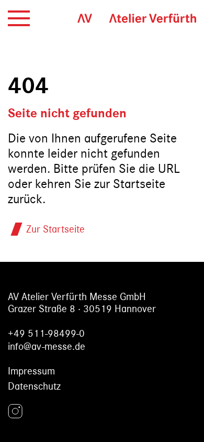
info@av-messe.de (46, 346)
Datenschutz (34, 386)
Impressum (31, 371)
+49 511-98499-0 (46, 333)
